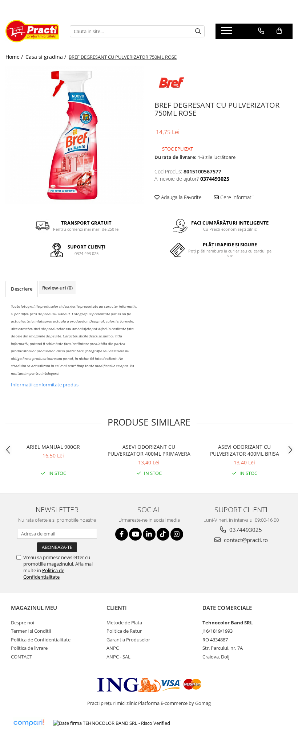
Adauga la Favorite (181, 197)
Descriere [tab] (21, 289)
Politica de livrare (29, 648)
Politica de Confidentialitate (43, 573)
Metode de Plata (124, 622)
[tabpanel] (74, 135)
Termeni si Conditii (31, 631)
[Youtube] (135, 534)
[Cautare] (198, 31)
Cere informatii (236, 197)
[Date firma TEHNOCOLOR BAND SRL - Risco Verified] (111, 723)
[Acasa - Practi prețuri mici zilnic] (32, 31)
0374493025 (245, 529)
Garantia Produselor (128, 639)
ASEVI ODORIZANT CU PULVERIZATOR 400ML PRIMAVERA (149, 450)
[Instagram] (176, 534)
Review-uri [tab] (57, 287)
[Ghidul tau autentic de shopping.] (29, 722)
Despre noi (22, 622)
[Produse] (227, 32)
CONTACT (21, 656)
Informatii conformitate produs (44, 384)
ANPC (112, 648)
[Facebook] (121, 534)
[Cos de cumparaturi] (279, 31)
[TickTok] (163, 534)
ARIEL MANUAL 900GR (53, 446)
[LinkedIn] (149, 534)
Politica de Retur (124, 631)
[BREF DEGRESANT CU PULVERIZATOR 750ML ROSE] (74, 135)
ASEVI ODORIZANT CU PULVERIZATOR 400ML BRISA (244, 450)
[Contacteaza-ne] (261, 31)
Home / (14, 56)
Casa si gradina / (46, 56)
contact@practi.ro (245, 539)
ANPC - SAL (118, 656)
